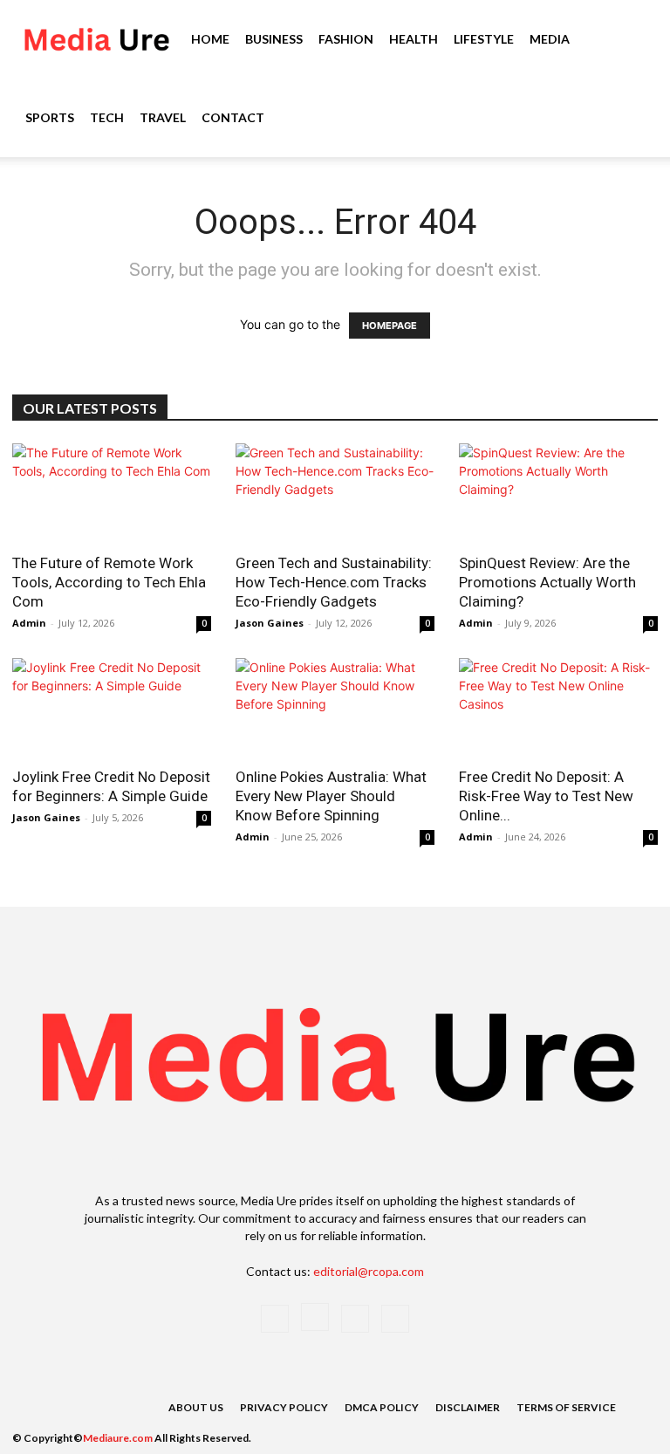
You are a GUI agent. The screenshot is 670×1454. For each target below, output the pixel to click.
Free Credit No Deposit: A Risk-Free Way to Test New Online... (546, 796)
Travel (163, 117)
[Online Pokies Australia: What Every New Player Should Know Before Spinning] (335, 707)
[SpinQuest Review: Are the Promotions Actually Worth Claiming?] (558, 492)
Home (210, 38)
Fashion (345, 38)
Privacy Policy (284, 1407)
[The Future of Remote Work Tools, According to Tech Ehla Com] (111, 492)
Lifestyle (484, 38)
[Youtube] (395, 1319)
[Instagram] (315, 1317)
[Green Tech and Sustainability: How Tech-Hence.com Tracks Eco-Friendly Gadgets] (335, 492)
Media (550, 38)
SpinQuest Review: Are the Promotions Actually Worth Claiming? (547, 582)
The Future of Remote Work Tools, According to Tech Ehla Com (109, 582)
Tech (107, 117)
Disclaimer (467, 1407)
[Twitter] (355, 1319)
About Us (195, 1407)
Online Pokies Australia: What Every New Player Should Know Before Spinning (331, 796)
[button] (632, 39)
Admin (29, 622)
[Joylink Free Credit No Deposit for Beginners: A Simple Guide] (111, 707)
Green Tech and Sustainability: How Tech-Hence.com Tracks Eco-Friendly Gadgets (334, 582)
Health (413, 38)
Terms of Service (566, 1407)
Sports (49, 117)
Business (274, 38)
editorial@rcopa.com (368, 1271)
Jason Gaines (270, 622)
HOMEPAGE (389, 325)
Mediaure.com (118, 1437)
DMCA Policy (382, 1407)
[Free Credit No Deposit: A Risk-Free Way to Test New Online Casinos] (558, 707)
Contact (233, 117)
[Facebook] (275, 1319)
